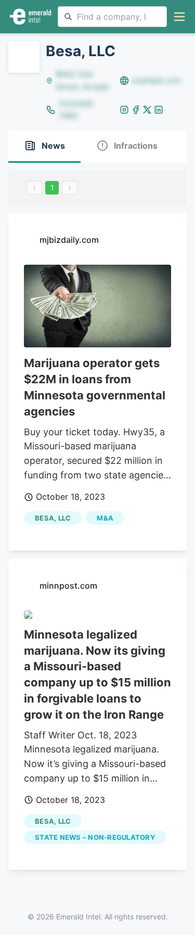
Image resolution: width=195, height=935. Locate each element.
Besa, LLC (53, 518)
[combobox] (112, 16)
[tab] (44, 146)
